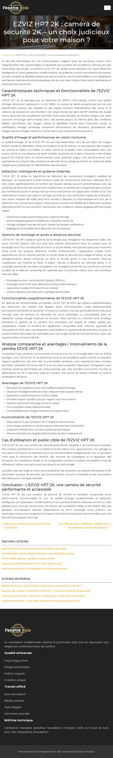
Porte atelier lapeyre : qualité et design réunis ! (28, 558)
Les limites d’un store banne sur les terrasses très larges (34, 548)
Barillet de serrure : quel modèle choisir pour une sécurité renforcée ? (42, 586)
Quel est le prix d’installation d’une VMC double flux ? (32, 563)
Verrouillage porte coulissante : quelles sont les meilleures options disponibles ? (83, 525)
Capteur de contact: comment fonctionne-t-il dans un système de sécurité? (46, 591)
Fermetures (9, 55)
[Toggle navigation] (107, 7)
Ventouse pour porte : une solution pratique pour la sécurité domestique (43, 596)
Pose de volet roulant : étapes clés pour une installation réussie (38, 553)
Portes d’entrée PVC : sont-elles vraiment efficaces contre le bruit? (41, 601)
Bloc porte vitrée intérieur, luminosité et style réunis (27, 525)
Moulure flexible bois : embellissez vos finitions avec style (34, 568)
